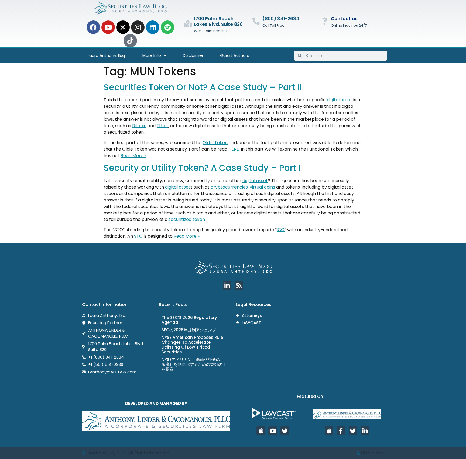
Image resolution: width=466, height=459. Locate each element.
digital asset (339, 100)
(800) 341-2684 (280, 18)
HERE (233, 149)
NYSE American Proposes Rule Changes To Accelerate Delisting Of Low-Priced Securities (192, 345)
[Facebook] (93, 27)
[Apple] (260, 430)
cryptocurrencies (229, 187)
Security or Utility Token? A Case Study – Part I (202, 168)
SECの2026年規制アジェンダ (189, 330)
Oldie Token (215, 143)
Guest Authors (234, 55)
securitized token (187, 219)
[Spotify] (167, 27)
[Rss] (239, 285)
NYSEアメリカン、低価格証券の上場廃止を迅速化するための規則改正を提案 (194, 364)
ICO (281, 230)
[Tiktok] (130, 40)
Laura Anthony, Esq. (107, 55)
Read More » (133, 155)
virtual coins (262, 187)
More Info (151, 55)
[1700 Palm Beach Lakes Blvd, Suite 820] (187, 23)
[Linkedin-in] (227, 285)
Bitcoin (139, 126)
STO (138, 236)
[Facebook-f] (341, 430)
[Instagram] (138, 27)
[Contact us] (324, 21)
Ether (162, 126)
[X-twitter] (123, 27)
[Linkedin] (152, 27)
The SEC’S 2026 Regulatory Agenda (189, 320)
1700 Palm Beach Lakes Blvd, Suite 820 (218, 21)
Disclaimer (193, 55)
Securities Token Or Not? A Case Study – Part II (203, 87)
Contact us (344, 18)
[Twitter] (284, 430)
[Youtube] (108, 27)
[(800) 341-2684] (256, 21)
